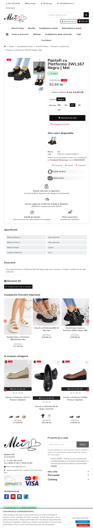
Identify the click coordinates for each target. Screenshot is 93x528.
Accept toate (82, 522)
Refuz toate (83, 525)
